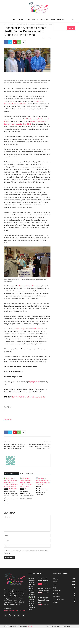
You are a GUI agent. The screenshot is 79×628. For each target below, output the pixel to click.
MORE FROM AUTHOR (27, 473)
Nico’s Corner (61, 19)
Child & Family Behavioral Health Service (28, 329)
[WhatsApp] (19, 42)
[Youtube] (23, 615)
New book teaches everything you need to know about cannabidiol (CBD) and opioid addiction (14, 446)
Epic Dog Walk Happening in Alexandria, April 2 (28, 397)
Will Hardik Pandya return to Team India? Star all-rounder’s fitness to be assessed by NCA (39, 446)
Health (21, 19)
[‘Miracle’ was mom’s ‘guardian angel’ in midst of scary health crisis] (32, 603)
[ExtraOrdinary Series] (39, 8)
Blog (48, 19)
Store (53, 19)
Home (15, 19)
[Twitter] (10, 42)
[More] (24, 42)
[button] (73, 19)
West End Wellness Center (28, 286)
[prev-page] (5, 505)
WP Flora (30, 626)
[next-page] (8, 505)
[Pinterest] (15, 42)
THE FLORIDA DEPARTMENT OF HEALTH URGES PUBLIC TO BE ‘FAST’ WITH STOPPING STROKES (27, 495)
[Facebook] (6, 42)
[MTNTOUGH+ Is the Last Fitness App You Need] (32, 592)
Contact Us (50, 626)
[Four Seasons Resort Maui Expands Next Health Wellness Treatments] (43, 482)
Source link (8, 420)
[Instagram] (9, 615)
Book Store (41, 19)
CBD (33, 19)
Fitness (27, 19)
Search (71, 28)
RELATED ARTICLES (11, 473)
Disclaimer (57, 626)
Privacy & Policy (66, 626)
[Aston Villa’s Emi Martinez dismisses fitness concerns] (32, 584)
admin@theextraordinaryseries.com (15, 610)
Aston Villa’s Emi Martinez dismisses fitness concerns (43, 580)
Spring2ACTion (34, 382)
